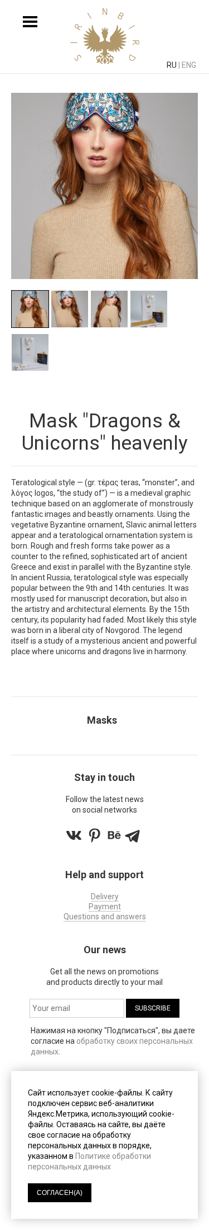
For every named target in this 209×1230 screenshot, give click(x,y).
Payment (105, 906)
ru (172, 65)
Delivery (105, 896)
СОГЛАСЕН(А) (59, 1193)
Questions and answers (105, 916)
